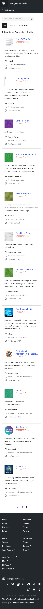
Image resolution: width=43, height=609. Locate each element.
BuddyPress (8, 569)
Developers (6, 546)
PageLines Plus (23, 233)
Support (5, 542)
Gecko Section (22, 121)
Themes (26, 523)
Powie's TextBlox (24, 39)
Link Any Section (23, 78)
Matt (5, 561)
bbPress (6, 565)
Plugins (25, 527)
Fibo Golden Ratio (24, 309)
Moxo (18, 390)
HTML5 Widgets (23, 194)
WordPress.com (9, 557)
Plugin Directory (8, 10)
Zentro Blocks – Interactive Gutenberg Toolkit (26, 352)
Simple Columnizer (24, 269)
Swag (26, 550)
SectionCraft (21, 466)
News (4, 523)
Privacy (5, 531)
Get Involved (28, 538)
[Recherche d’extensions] (32, 19)
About (4, 519)
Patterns (26, 531)
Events (25, 542)
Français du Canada (15, 579)
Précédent (17, 507)
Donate (27, 546)
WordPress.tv (8, 550)
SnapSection (21, 427)
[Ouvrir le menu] (39, 3)
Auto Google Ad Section (27, 154)
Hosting (5, 527)
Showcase (27, 519)
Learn (4, 538)
